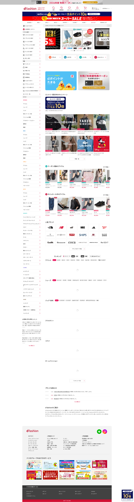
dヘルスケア (94, 493)
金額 (82, 256)
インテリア (25, 303)
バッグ (24, 110)
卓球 (24, 244)
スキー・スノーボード (28, 257)
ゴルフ (24, 227)
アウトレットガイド (29, 84)
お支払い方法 (50, 442)
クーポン (84, 57)
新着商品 (27, 77)
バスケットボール (27, 260)
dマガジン (29, 493)
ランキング (27, 64)
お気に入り (69, 9)
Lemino (93, 491)
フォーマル (87, 260)
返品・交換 (49, 449)
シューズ (25, 107)
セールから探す (29, 41)
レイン (94, 280)
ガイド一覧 (27, 94)
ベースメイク (26, 274)
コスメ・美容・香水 (32, 447)
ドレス (82, 260)
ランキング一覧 (77, 380)
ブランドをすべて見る (77, 249)
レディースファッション (33, 438)
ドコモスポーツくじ (31, 496)
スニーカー (59, 280)
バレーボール (26, 264)
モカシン (90, 280)
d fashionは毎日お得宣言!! (32, 90)
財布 (97, 300)
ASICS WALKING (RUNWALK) (62, 391)
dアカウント (66, 440)
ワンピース (73, 260)
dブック (44, 491)
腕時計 (24, 124)
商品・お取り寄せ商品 (52, 445)
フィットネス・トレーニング (29, 217)
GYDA (55, 395)
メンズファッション (32, 440)
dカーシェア (78, 491)
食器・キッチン (26, 306)
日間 (77, 256)
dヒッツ (44, 493)
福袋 (26, 67)
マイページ (77, 10)
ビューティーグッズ (27, 292)
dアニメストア (78, 493)
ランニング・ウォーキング (29, 220)
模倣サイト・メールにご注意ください (90, 445)
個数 (86, 256)
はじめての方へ (29, 26)
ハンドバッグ (62, 300)
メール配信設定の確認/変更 (69, 445)
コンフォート (99, 280)
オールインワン (94, 260)
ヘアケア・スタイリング (28, 289)
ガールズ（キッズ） (32, 442)
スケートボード (26, 254)
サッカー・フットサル (28, 230)
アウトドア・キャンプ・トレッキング (31, 223)
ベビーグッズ (26, 185)
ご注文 (48, 440)
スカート (63, 260)
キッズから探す (28, 51)
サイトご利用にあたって (52, 438)
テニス (24, 237)
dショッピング (30, 491)
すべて (54, 260)
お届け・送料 (50, 443)
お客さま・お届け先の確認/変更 (70, 442)
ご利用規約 (84, 440)
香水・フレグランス (27, 296)
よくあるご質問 (66, 449)
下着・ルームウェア (101, 260)
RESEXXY (56, 398)
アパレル (25, 103)
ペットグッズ (26, 313)
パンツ (68, 260)
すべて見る (105, 167)
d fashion (30, 8)
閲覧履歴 (61, 10)
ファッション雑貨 (27, 117)
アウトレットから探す (30, 45)
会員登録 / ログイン (30, 29)
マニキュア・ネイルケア (28, 281)
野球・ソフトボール (27, 234)
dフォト (60, 493)
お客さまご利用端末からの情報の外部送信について (93, 443)
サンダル (69, 280)
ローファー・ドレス (83, 280)
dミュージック (62, 491)
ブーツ (105, 280)
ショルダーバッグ (75, 300)
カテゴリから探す (29, 35)
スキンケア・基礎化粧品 (28, 278)
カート (85, 9)
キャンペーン (101, 57)
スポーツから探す (29, 48)
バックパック (82, 300)
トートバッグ (68, 300)
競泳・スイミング (27, 250)
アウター (78, 260)
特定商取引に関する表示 (87, 438)
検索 (54, 10)
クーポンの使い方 (29, 87)
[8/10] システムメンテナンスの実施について (55, 25)
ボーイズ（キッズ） (32, 443)
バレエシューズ (75, 280)
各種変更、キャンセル (52, 447)
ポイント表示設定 (67, 447)
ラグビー (25, 247)
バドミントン (26, 240)
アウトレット (31, 450)
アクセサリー (26, 151)
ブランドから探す (29, 38)
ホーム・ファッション (33, 449)
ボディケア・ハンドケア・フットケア (30, 285)
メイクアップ (26, 271)
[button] (71, 50)
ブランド (54, 57)
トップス (58, 260)
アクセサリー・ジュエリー (29, 120)
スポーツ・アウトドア (33, 445)
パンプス (64, 280)
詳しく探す (27, 58)
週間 (73, 256)
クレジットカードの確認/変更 (69, 443)
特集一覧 (27, 70)
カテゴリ (69, 57)
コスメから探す (28, 55)
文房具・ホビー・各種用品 (29, 310)
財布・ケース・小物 (27, 114)
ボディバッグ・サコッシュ (90, 300)
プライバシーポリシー (87, 442)
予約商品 (27, 74)
